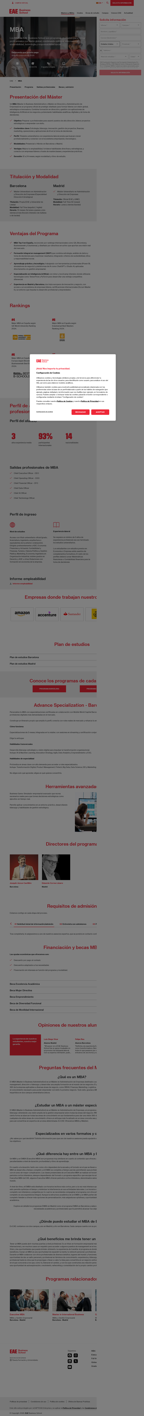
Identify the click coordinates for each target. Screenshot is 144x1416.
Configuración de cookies (44, 411)
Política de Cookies (65, 401)
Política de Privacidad (90, 401)
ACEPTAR (100, 412)
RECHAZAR (80, 412)
